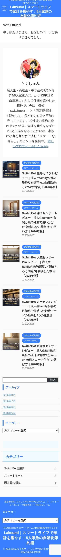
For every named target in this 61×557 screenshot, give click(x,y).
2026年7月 (9, 401)
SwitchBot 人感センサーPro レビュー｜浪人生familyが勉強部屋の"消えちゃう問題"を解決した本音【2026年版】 (40, 266)
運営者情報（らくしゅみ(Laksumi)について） (25, 501)
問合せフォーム (43, 505)
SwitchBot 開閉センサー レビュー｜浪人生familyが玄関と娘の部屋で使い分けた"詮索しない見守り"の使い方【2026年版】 (40, 222)
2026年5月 (9, 413)
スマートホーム (13, 475)
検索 (53, 379)
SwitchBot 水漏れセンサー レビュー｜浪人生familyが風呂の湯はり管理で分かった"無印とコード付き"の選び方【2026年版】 (39, 355)
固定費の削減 (12, 482)
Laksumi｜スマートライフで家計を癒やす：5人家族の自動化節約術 (30, 11)
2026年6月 (9, 407)
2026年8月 (9, 395)
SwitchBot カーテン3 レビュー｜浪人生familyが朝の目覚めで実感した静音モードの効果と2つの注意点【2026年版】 (39, 311)
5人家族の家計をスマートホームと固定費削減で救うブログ (31, 528)
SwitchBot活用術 (14, 468)
